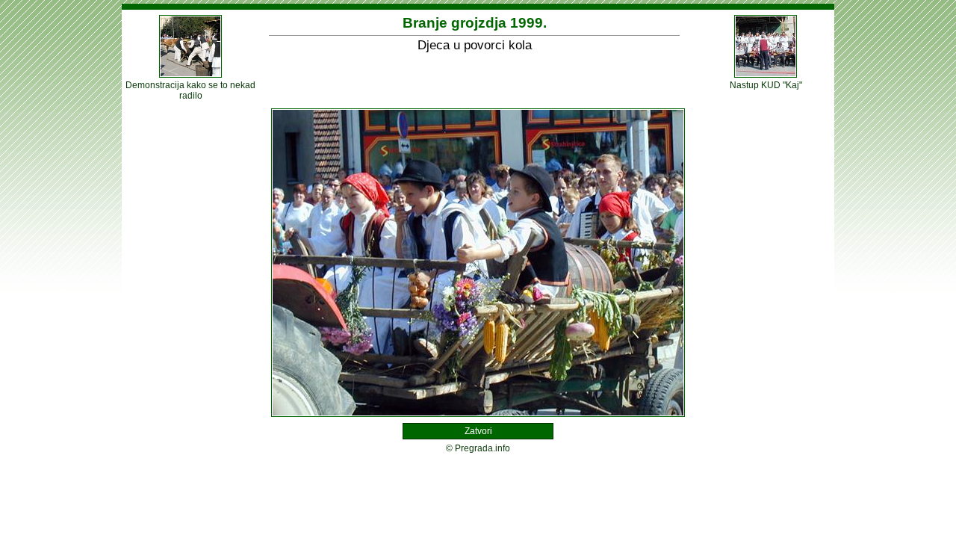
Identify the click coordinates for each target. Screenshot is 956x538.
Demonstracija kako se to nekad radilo (190, 90)
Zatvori (478, 431)
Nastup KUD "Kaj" (766, 85)
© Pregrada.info (478, 448)
